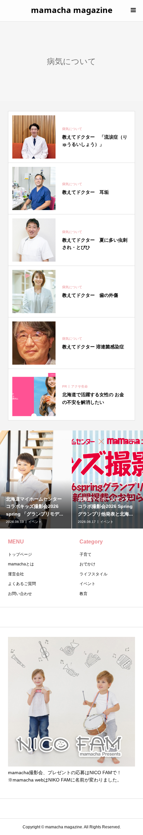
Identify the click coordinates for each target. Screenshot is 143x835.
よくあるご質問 (22, 583)
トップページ (20, 554)
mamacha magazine (71, 9)
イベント (87, 583)
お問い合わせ (20, 593)
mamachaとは (21, 564)
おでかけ (87, 564)
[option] (36, 479)
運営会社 (16, 574)
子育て (85, 554)
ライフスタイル (93, 574)
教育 (83, 593)
